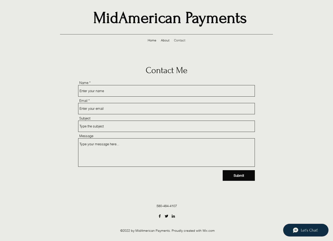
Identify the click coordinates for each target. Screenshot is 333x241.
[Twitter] (166, 216)
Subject (84, 118)
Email (83, 100)
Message (86, 136)
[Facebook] (159, 216)
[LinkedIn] (173, 216)
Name (83, 82)
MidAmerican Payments (170, 18)
